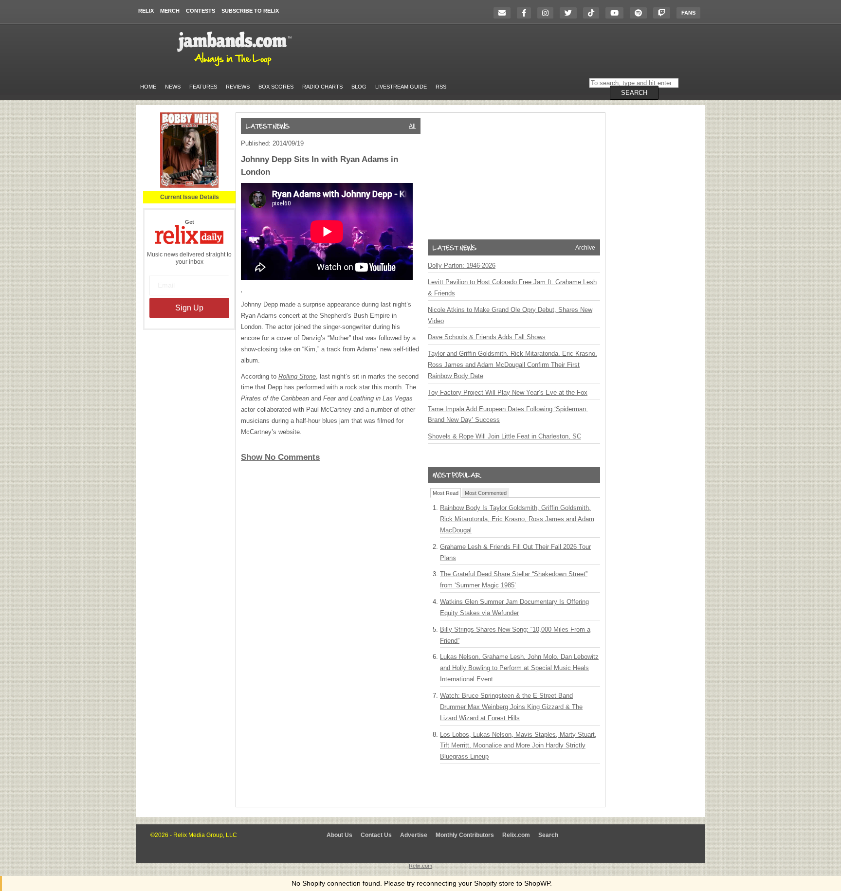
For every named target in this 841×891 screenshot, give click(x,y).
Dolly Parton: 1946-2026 (461, 265)
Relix (146, 11)
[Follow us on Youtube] (616, 12)
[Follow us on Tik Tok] (593, 12)
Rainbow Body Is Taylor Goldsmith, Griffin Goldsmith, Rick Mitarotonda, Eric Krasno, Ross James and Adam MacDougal (517, 519)
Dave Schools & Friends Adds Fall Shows (487, 337)
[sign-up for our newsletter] (504, 12)
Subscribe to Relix (250, 11)
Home (148, 87)
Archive (585, 248)
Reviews (238, 87)
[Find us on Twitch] (664, 12)
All (412, 126)
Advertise (413, 835)
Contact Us (376, 835)
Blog (358, 87)
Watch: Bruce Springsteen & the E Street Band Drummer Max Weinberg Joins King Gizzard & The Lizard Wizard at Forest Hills (511, 707)
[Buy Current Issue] (189, 186)
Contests (200, 11)
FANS (688, 13)
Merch (170, 11)
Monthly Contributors (465, 835)
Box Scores (275, 87)
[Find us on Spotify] (641, 12)
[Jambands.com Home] (236, 67)
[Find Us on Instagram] (547, 12)
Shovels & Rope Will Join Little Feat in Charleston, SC (504, 436)
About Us (339, 835)
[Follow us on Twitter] (571, 12)
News (173, 87)
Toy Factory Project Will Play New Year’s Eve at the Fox (507, 392)
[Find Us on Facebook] (526, 12)
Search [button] (634, 92)
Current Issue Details (189, 197)
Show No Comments (280, 457)
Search (548, 835)
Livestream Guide (401, 87)
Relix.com (516, 835)
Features (203, 87)
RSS (441, 87)
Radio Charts (322, 87)
